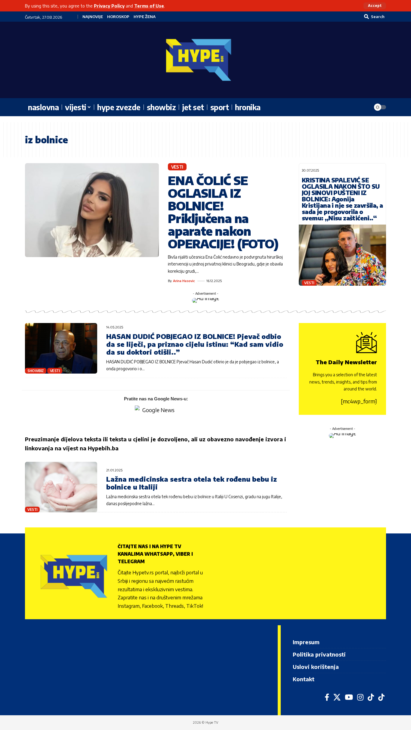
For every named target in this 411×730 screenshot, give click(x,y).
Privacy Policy (109, 5)
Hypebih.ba (103, 448)
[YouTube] (348, 697)
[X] (337, 697)
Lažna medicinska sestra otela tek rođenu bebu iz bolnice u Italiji (191, 483)
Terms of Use (149, 5)
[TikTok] (370, 697)
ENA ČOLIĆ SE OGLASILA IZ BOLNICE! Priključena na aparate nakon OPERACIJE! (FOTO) (223, 212)
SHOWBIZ (35, 370)
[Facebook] (327, 697)
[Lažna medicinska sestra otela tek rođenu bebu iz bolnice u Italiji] (61, 487)
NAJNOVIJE (92, 17)
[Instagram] (360, 697)
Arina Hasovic (184, 281)
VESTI (177, 166)
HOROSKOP (118, 17)
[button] (374, 5)
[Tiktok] (381, 697)
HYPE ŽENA (145, 17)
